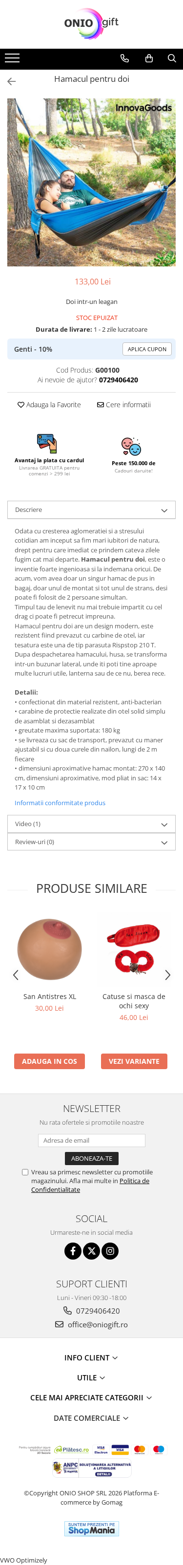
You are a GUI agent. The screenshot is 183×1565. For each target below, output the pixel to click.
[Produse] (13, 61)
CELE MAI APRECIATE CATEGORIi (87, 1397)
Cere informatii (127, 404)
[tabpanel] (91, 182)
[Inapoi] (7, 81)
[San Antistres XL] (49, 949)
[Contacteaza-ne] (125, 58)
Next (168, 192)
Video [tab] (28, 823)
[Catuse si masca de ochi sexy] (134, 949)
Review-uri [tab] (34, 841)
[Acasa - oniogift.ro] (92, 24)
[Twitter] (91, 1251)
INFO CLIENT (87, 1357)
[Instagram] (110, 1251)
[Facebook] (72, 1251)
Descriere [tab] (28, 509)
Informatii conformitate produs (60, 802)
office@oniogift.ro (97, 1324)
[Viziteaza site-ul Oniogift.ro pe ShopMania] (91, 1528)
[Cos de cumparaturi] (149, 58)
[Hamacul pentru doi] (91, 182)
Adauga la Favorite (52, 404)
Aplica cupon (147, 349)
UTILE (88, 1377)
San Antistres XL (49, 996)
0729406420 (97, 1311)
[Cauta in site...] (172, 58)
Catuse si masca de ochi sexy (133, 1001)
